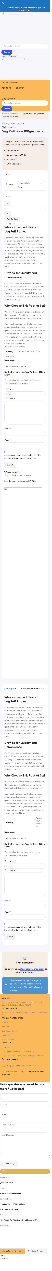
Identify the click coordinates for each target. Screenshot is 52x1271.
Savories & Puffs (8, 1040)
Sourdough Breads (9, 1031)
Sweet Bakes (7, 1035)
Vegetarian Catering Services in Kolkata (18, 1051)
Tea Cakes (6, 1027)
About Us (5, 1047)
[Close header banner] (3, 3)
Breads (5, 1022)
